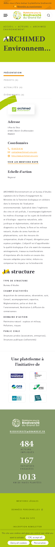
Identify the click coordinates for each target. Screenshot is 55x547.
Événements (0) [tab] (14, 94)
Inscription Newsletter (27, 526)
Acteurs (23, 26)
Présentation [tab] (13, 72)
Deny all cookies (18, 542)
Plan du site (27, 518)
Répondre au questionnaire (29, 6)
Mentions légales (27, 501)
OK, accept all (35, 537)
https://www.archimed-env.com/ (24, 155)
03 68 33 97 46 (17, 148)
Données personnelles (26, 509)
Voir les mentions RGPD (23, 162)
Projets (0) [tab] (11, 80)
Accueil (9, 26)
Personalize (40, 542)
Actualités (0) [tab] (13, 87)
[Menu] (7, 15)
